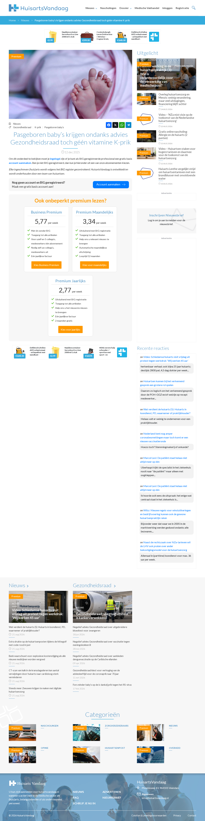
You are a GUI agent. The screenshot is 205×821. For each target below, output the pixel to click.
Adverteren (111, 792)
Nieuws (90, 7)
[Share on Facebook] (109, 125)
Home (12, 20)
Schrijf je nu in (84, 803)
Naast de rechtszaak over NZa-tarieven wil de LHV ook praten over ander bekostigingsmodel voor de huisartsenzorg (165, 546)
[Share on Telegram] (128, 125)
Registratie (182, 7)
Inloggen (167, 7)
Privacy (177, 815)
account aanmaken (20, 162)
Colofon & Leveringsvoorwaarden (148, 815)
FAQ (76, 797)
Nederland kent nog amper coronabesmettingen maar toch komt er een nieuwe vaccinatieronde (164, 437)
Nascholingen (108, 7)
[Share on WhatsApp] (122, 125)
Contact (192, 815)
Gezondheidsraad (22, 127)
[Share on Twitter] (115, 125)
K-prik (38, 127)
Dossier (124, 7)
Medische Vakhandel (147, 7)
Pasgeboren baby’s (54, 127)
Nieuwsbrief (111, 797)
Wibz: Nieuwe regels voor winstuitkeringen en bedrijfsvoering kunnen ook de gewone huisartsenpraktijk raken (165, 514)
